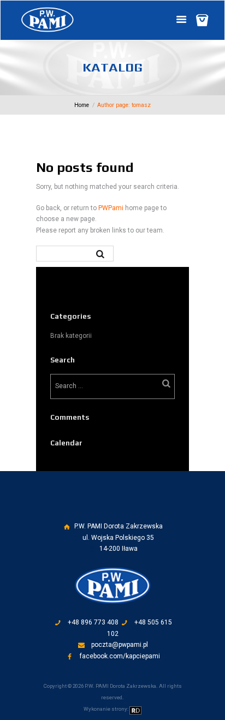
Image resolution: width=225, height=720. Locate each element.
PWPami (110, 208)
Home (81, 105)
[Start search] (102, 253)
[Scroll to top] (120, 510)
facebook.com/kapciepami (120, 656)
